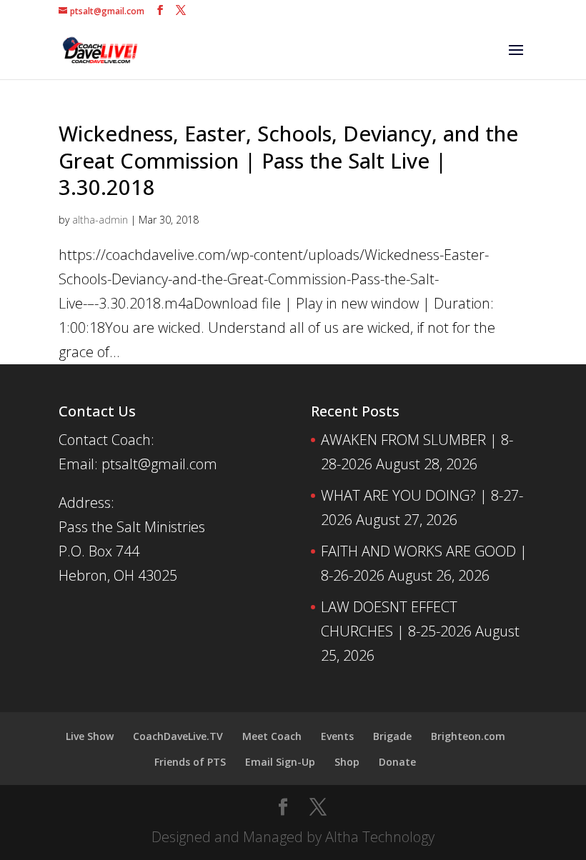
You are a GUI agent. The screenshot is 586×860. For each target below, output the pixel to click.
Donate (397, 762)
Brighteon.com (468, 736)
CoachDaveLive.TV (178, 736)
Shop (346, 762)
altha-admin (100, 219)
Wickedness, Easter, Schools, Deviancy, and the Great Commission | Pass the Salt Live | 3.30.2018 (288, 160)
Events (337, 736)
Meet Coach (272, 736)
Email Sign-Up (280, 762)
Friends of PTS (190, 762)
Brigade (392, 736)
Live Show (90, 736)
